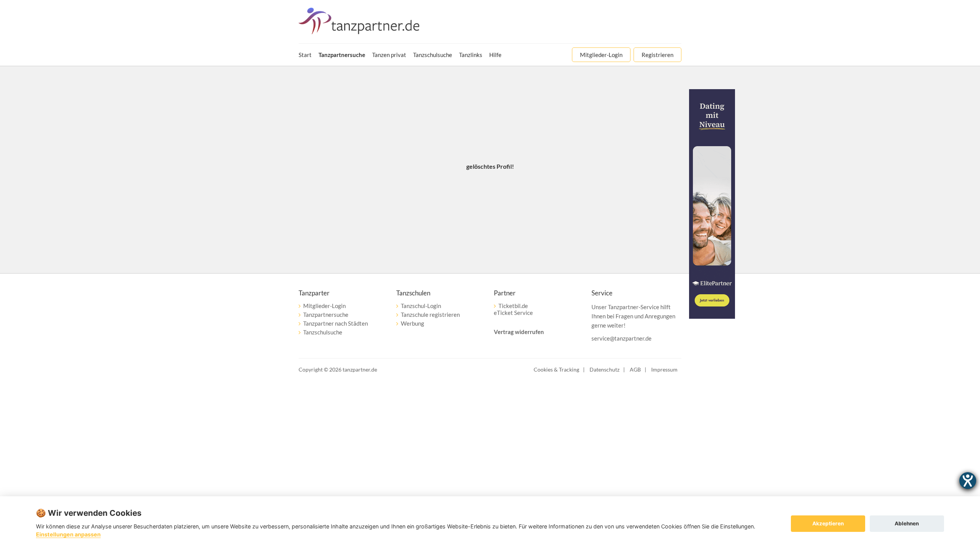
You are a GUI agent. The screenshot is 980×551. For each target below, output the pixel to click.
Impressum (664, 369)
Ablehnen (907, 523)
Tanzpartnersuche (325, 314)
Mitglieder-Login (324, 305)
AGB (635, 369)
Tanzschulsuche (322, 332)
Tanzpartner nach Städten (335, 323)
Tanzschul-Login (421, 305)
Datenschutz (604, 369)
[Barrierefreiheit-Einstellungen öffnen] (967, 480)
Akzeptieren (828, 523)
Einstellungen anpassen (68, 534)
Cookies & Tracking (556, 369)
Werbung (412, 323)
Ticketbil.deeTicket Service (513, 309)
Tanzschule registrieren (430, 314)
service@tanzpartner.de (621, 338)
